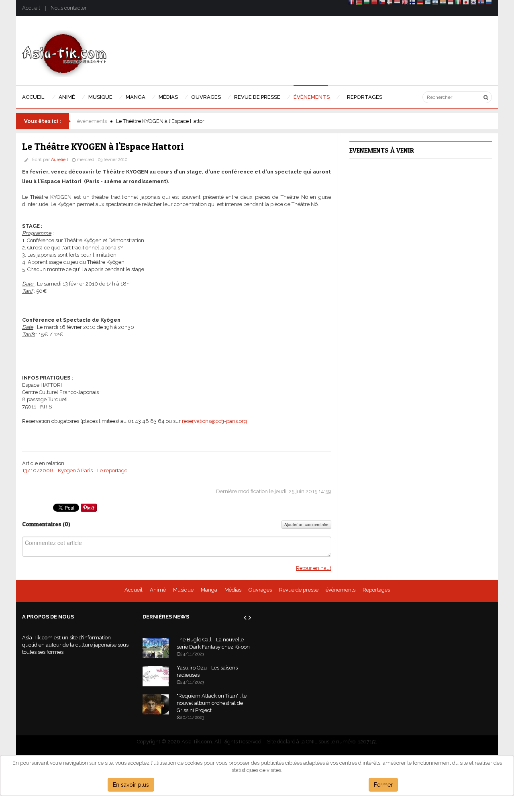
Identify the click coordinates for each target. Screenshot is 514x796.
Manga (209, 590)
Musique (183, 590)
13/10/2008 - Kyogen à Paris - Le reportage (74, 470)
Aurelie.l (59, 159)
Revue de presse (298, 590)
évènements (92, 121)
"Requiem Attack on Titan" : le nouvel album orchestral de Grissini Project (212, 703)
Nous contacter (69, 8)
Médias (232, 590)
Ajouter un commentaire (306, 524)
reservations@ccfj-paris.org (214, 421)
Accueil (31, 8)
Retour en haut (313, 568)
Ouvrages (260, 590)
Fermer (383, 785)
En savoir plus (131, 785)
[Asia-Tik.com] (64, 53)
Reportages (376, 590)
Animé (158, 590)
